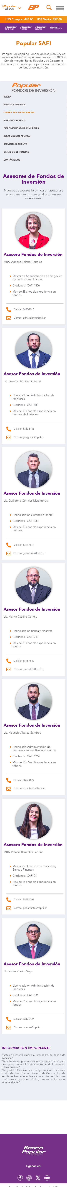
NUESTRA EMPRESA (14, 105)
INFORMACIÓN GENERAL (17, 136)
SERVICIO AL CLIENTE (15, 144)
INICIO (7, 97)
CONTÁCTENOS (12, 160)
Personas (11, 16)
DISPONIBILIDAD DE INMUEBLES (21, 128)
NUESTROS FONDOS (15, 121)
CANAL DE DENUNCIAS (16, 152)
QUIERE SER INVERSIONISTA (19, 113)
